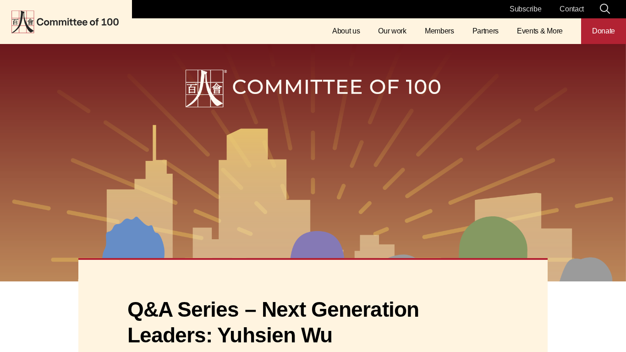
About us (346, 31)
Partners (485, 31)
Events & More (540, 31)
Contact (572, 9)
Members (439, 31)
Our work (392, 31)
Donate (603, 31)
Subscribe (525, 9)
